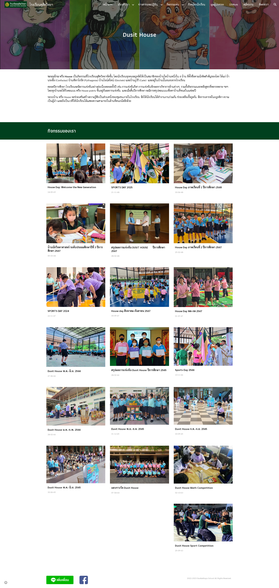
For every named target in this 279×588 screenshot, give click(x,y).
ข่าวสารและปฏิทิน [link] (148, 4)
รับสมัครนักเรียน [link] (196, 4)
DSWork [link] (233, 4)
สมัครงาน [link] (248, 4)
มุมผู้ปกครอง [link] (217, 4)
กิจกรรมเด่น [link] (173, 4)
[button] (275, 4)
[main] (139, 34)
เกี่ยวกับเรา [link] (123, 4)
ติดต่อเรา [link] (264, 4)
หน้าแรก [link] (107, 4)
